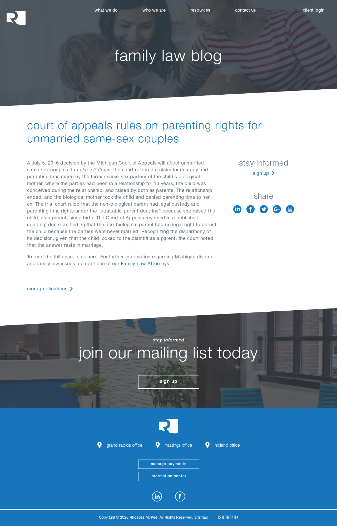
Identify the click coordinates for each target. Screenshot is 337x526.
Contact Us (245, 10)
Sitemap (201, 518)
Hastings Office (178, 445)
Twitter (264, 209)
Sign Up (261, 173)
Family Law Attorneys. (146, 264)
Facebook (250, 209)
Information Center (168, 476)
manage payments (168, 464)
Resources (200, 10)
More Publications (47, 289)
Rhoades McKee (16, 18)
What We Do (106, 10)
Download (290, 209)
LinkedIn (237, 209)
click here (86, 257)
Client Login (313, 10)
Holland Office (227, 445)
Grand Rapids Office (124, 445)
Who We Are (154, 10)
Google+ (277, 209)
